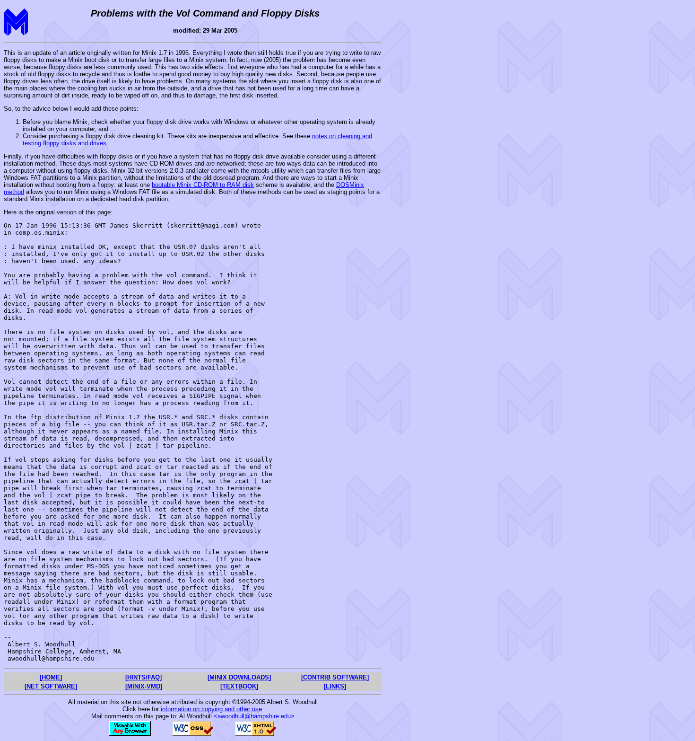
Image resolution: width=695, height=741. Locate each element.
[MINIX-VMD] (143, 686)
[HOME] (51, 677)
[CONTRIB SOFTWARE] (335, 677)
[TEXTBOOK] (239, 686)
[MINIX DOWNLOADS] (239, 677)
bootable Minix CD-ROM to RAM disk (203, 184)
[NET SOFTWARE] (51, 686)
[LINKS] (335, 686)
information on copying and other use (211, 709)
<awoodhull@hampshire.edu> (254, 716)
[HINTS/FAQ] (143, 677)
